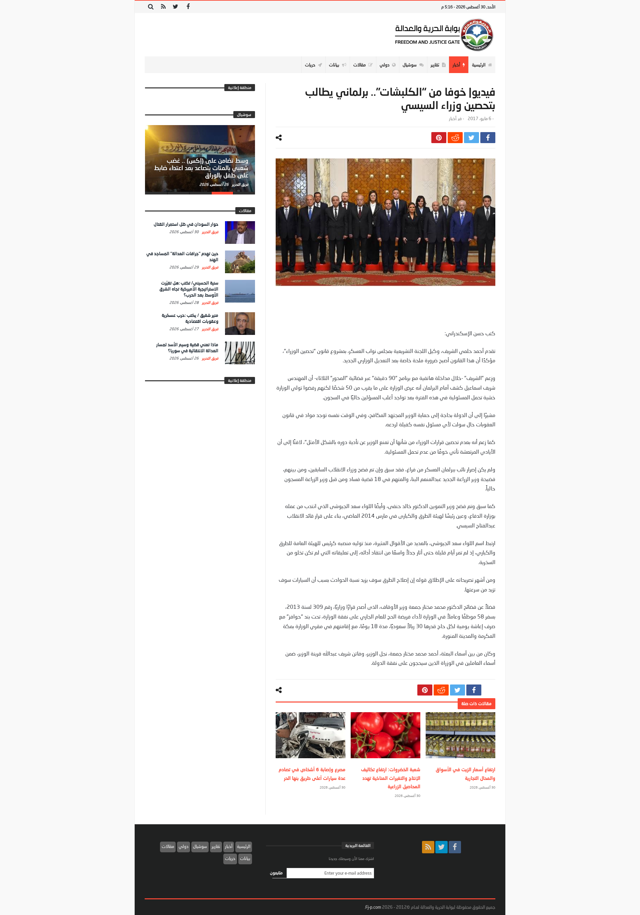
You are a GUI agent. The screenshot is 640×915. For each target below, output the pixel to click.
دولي (183, 846)
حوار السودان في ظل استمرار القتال (186, 224)
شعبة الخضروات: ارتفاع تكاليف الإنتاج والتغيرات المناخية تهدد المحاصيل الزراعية (390, 778)
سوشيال (200, 846)
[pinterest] (438, 137)
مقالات (168, 846)
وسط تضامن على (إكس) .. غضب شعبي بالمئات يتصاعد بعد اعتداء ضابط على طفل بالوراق (201, 168)
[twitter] (471, 137)
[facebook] (487, 137)
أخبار (452, 118)
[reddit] (455, 137)
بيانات (245, 858)
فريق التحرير (239, 184)
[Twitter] (175, 7)
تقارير (216, 846)
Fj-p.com (373, 907)
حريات (230, 858)
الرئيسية (243, 846)
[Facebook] (188, 7)
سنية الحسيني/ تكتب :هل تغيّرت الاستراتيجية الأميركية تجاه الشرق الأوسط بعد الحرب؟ (188, 289)
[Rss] (163, 7)
